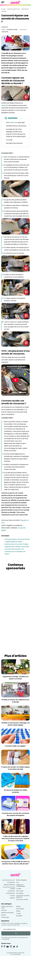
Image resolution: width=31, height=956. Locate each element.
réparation (5, 105)
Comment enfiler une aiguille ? (15, 746)
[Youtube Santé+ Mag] (7, 946)
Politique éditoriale (9, 885)
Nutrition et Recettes (7, 912)
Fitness (18, 911)
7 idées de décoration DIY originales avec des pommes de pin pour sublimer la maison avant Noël (15, 838)
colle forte (13, 122)
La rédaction (4, 27)
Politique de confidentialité (20, 885)
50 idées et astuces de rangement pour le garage (15, 701)
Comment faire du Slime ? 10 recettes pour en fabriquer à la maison (15, 551)
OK (16, 933)
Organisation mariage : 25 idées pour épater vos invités (15, 678)
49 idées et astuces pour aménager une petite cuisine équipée (15, 724)
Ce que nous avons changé (9, 887)
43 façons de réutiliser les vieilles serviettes (15, 791)
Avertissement (10, 893)
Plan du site (19, 891)
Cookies (18, 888)
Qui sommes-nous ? (8, 880)
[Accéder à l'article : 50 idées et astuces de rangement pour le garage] (15, 690)
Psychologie (20, 909)
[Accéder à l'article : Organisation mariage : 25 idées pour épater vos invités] (15, 667)
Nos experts (19, 893)
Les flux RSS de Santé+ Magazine (22, 896)
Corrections (11, 891)
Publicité (12, 898)
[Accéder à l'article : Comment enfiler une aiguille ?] (15, 736)
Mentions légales (21, 880)
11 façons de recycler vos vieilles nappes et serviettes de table (15, 768)
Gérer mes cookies (22, 899)
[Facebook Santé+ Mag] (1, 946)
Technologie (5, 917)
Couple (18, 913)
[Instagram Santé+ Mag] (11, 946)
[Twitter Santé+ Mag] (14, 946)
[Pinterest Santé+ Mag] (4, 946)
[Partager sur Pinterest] (26, 97)
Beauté (3, 915)
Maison (18, 906)
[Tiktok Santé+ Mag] (17, 946)
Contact (12, 895)
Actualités (19, 916)
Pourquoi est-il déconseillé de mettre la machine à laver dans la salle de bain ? (15, 863)
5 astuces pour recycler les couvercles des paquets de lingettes (15, 814)
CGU (17, 882)
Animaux (4, 910)
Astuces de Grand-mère (7, 907)
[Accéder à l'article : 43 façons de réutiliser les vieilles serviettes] (15, 780)
